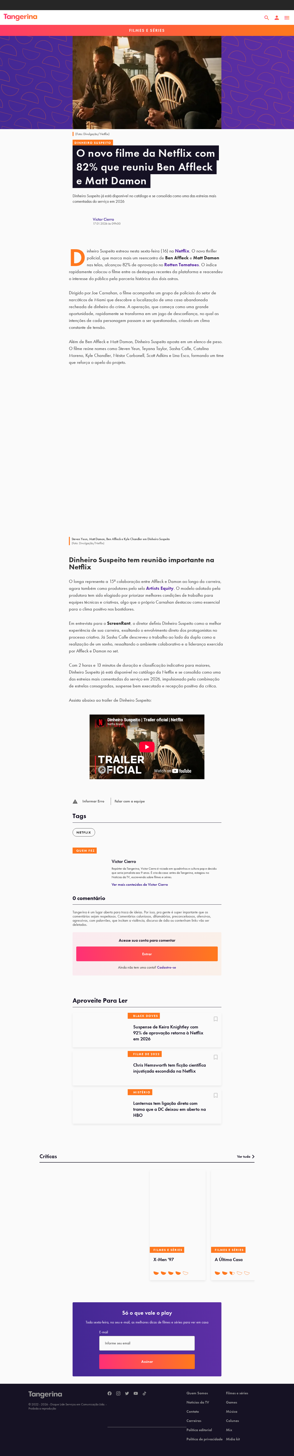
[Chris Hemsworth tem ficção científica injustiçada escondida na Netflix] (100, 1068)
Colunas (232, 1421)
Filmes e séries (237, 1393)
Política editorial (199, 1430)
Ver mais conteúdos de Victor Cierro (140, 884)
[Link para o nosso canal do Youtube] (136, 1393)
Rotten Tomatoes (181, 265)
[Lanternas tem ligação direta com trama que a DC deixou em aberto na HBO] (100, 1106)
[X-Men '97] (178, 1211)
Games (231, 1402)
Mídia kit (233, 1439)
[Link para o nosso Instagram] (118, 1393)
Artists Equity (160, 588)
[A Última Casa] (239, 1211)
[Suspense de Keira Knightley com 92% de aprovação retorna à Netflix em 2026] (100, 1030)
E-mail (103, 1332)
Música (231, 1411)
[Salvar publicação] (216, 1019)
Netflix (182, 251)
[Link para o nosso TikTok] (144, 1393)
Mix (229, 1430)
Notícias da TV (198, 1402)
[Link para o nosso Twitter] (127, 1393)
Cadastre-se (166, 967)
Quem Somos (197, 1393)
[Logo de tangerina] (20, 18)
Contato (193, 1411)
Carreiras (194, 1421)
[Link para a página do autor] (83, 221)
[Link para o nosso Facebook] (109, 1393)
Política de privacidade (205, 1439)
